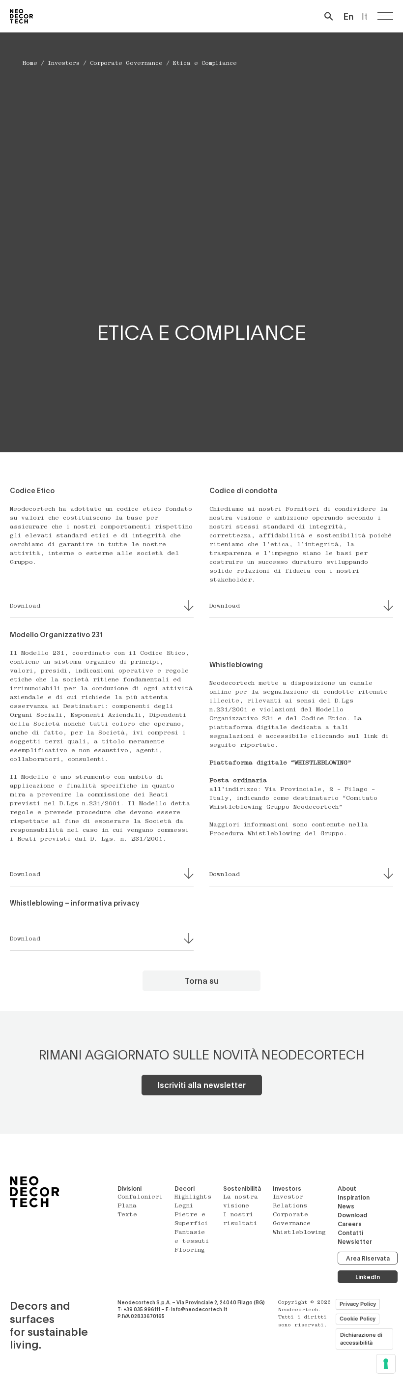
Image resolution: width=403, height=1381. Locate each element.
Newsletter (355, 1241)
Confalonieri (140, 1197)
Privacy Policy (358, 1303)
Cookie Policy (357, 1318)
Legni (183, 1206)
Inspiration (354, 1197)
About (347, 1188)
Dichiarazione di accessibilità (361, 1339)
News (346, 1206)
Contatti (350, 1232)
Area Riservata (368, 1258)
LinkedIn (367, 1277)
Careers (350, 1224)
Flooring (189, 1250)
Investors (64, 63)
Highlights (192, 1197)
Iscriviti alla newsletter (202, 1085)
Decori (184, 1188)
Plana (127, 1206)
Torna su (202, 980)
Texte (127, 1215)
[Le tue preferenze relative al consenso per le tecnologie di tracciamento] (385, 1363)
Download (352, 1215)
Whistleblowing (299, 1232)
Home (30, 63)
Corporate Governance (126, 63)
